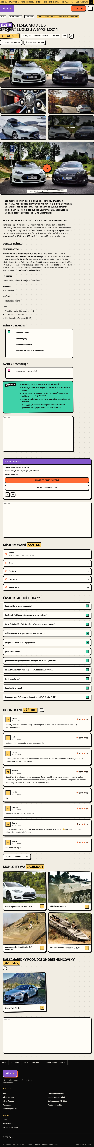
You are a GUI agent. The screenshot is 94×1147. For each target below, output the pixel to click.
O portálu (8, 1137)
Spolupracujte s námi (56, 1097)
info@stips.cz (8, 1123)
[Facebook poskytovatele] (7, 494)
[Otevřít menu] (90, 8)
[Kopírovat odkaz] (71, 36)
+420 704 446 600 (11, 474)
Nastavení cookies (55, 1105)
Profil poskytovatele (47, 487)
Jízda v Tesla (15, 16)
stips (7, 8)
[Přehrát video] (47, 168)
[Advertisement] (38, 435)
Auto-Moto (29, 16)
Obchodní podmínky (32, 1062)
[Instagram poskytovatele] (13, 494)
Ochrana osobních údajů (55, 1062)
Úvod (3, 16)
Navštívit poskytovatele (47, 480)
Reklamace (15, 1062)
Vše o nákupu (8, 1097)
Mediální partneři (10, 1109)
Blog (4, 1062)
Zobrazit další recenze (17, 857)
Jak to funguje (8, 1101)
